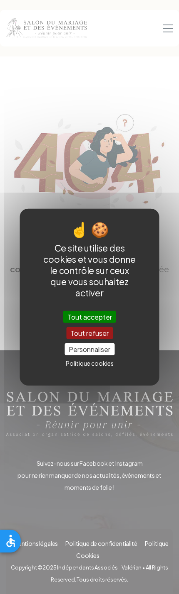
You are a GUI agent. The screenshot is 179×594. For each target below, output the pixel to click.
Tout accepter (89, 316)
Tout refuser (89, 332)
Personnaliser (89, 349)
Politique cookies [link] (90, 363)
